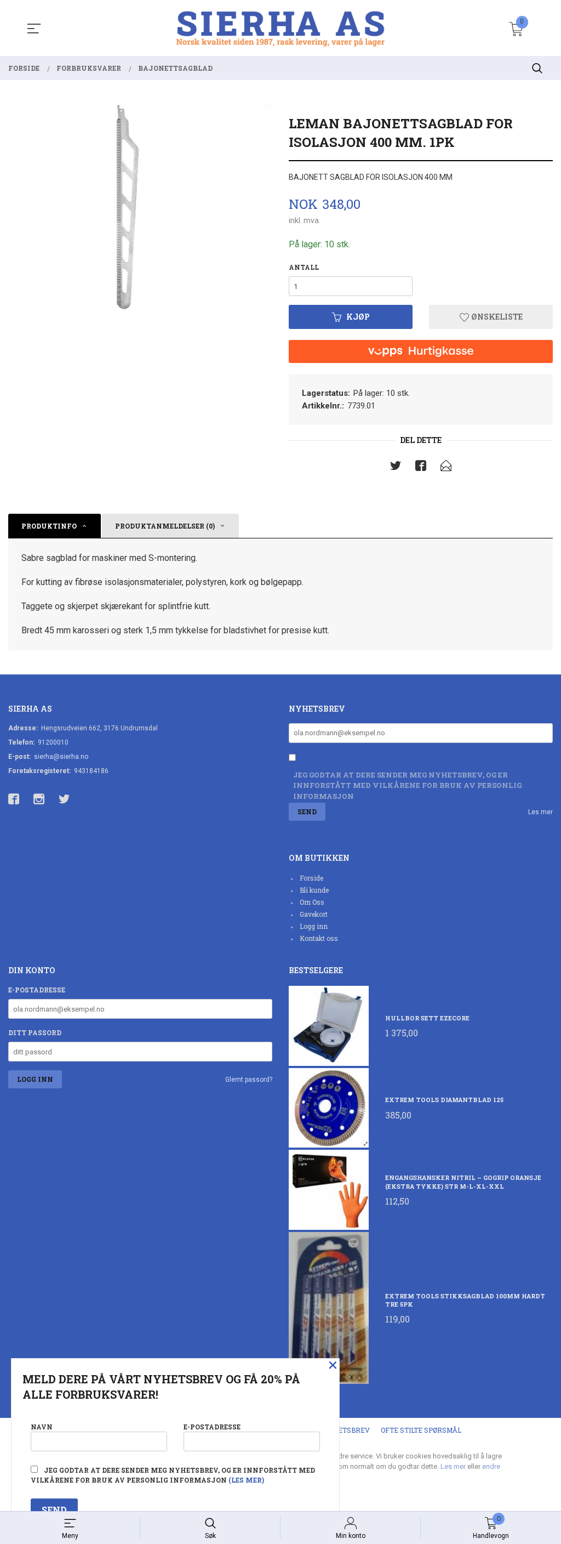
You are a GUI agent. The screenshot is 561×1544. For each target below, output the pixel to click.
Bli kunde (314, 889)
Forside (311, 877)
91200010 (53, 742)
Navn (42, 1426)
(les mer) (246, 1479)
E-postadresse (36, 989)
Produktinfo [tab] (49, 525)
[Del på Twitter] (395, 468)
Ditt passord (34, 1032)
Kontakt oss (319, 938)
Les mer (540, 812)
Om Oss (312, 902)
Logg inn (314, 926)
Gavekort (314, 914)
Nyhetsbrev (346, 1430)
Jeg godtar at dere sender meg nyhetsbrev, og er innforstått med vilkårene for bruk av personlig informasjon (407, 785)
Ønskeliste (496, 316)
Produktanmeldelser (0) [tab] (165, 525)
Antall (304, 267)
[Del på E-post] (446, 468)
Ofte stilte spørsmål (421, 1430)
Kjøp (358, 316)
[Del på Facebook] (421, 468)
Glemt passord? (248, 1079)
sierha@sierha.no (61, 756)
